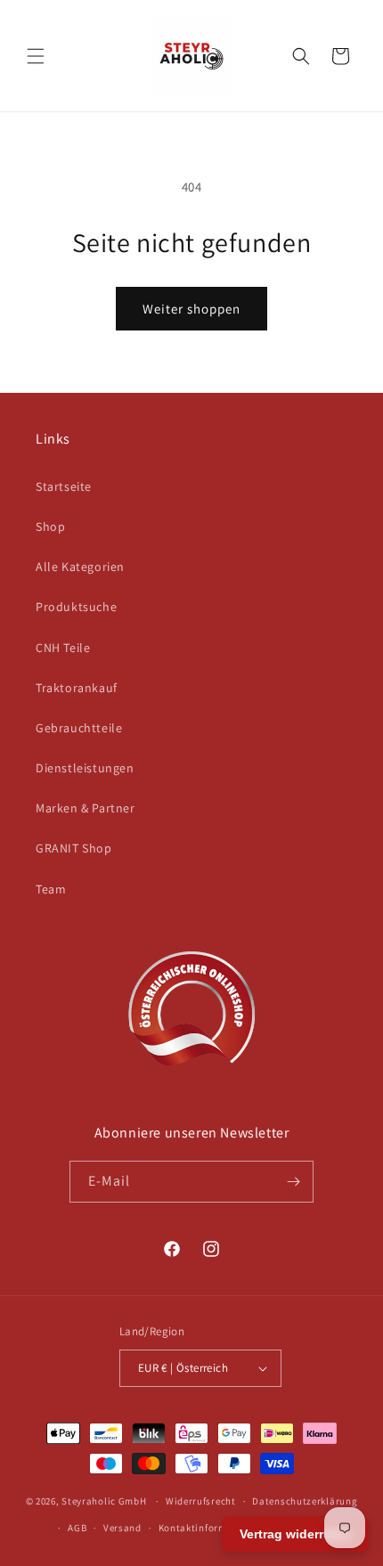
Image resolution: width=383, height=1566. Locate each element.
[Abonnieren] (293, 1182)
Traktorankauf (77, 688)
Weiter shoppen (191, 308)
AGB (77, 1527)
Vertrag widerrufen (295, 1534)
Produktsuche (76, 607)
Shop (50, 526)
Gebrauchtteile (79, 728)
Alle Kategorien (80, 567)
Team (51, 889)
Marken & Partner (85, 808)
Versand (122, 1527)
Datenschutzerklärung (304, 1501)
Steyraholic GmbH (103, 1501)
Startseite (64, 486)
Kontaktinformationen (211, 1527)
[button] (35, 56)
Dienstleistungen (85, 768)
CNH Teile (63, 648)
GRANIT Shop (74, 848)
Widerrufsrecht (201, 1501)
